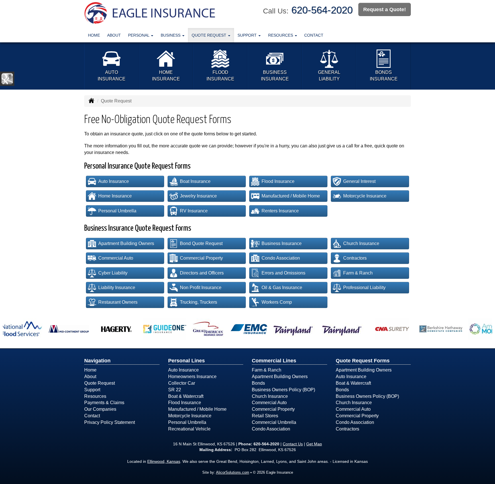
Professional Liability (364, 287)
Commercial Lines (274, 361)
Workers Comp (277, 302)
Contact (313, 35)
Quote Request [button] (209, 35)
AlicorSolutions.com (232, 472)
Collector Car (181, 383)
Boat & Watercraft (185, 396)
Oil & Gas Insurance (282, 287)
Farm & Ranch (358, 272)
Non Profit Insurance (200, 287)
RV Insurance (194, 210)
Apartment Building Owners (126, 243)
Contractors (355, 258)
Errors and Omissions (283, 272)
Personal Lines (186, 361)
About (114, 35)
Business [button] (171, 35)
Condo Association (281, 258)
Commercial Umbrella (274, 422)
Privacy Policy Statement (109, 422)
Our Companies (100, 409)
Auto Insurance (113, 181)
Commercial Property (201, 258)
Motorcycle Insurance (364, 195)
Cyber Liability (112, 272)
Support (92, 389)
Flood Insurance (278, 181)
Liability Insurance (116, 287)
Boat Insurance (195, 181)
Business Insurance (282, 243)
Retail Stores (265, 415)
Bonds (258, 383)
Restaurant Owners (118, 302)
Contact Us (293, 444)
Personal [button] (139, 35)
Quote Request (99, 383)
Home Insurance (115, 195)
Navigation (97, 361)
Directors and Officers (202, 272)
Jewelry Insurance (198, 195)
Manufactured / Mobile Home (291, 195)
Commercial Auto (115, 258)
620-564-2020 (322, 9)
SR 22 (174, 389)
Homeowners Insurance (192, 376)
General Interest (359, 181)
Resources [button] (281, 35)
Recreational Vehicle (189, 428)
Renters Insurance (280, 210)
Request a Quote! (384, 9)
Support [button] (247, 35)
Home (94, 35)
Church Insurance (361, 243)
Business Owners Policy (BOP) (283, 389)
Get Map (314, 444)
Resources (95, 396)
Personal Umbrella (117, 210)
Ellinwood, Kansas (163, 461)
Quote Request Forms (363, 361)
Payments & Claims (104, 402)
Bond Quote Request (201, 243)
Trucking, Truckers (198, 302)
